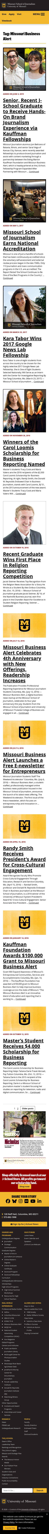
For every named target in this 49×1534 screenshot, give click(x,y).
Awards (4, 1456)
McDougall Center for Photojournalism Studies (12, 1357)
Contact (5, 1484)
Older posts (27, 1108)
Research (6, 1419)
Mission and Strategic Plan (11, 1453)
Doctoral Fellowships (12, 1275)
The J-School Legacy (9, 1450)
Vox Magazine (9, 1339)
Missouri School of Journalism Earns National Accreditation (22, 240)
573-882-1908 (9, 1217)
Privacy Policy (9, 1522)
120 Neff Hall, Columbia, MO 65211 (21, 1214)
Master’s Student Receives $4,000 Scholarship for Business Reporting (23, 1051)
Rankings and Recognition (11, 1447)
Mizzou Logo (4, 5)
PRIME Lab (6, 1425)
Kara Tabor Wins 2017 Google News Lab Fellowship (22, 346)
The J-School (7, 1438)
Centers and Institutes (10, 1345)
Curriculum (6, 1278)
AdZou (6, 1312)
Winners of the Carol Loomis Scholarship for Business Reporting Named (24, 453)
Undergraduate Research (11, 1428)
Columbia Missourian (12, 1315)
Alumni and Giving (32, 1303)
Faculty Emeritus (30, 1425)
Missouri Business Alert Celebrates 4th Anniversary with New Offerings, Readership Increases (24, 664)
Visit (19, 14)
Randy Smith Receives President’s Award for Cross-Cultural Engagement (24, 859)
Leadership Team (8, 1444)
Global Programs (8, 1342)
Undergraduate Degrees (11, 1238)
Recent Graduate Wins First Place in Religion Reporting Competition (23, 565)
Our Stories (29, 1232)
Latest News (28, 1235)
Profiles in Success (31, 1324)
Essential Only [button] (10, 1528)
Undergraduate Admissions (12, 1281)
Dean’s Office (7, 1441)
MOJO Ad (7, 1327)
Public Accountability (9, 1481)
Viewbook (7, 20)
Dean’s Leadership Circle (33, 1309)
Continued (34, 171)
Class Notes (28, 1318)
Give (4, 14)
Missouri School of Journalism (21, 4)
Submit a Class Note (34, 1321)
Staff (26, 1431)
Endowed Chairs (30, 1428)
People (27, 1419)
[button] (27, 1528)
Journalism (8, 1241)
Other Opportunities (9, 1403)
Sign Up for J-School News (25, 1224)
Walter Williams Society (35, 1315)
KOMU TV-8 (8, 1321)
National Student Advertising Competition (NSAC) (11, 1333)
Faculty (27, 1422)
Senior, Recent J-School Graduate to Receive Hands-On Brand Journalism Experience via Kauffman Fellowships (24, 119)
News (4, 1422)
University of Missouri (16, 7)
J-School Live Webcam (32, 1244)
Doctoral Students (31, 1434)
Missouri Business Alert (12, 1324)
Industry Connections (10, 1478)
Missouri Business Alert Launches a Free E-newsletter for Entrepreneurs (24, 762)
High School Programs (10, 1287)
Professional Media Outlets (12, 1309)
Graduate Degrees (8, 1250)
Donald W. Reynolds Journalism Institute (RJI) (11, 1391)
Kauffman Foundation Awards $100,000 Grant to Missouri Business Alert (24, 955)
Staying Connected (31, 1333)
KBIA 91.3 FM (9, 1318)
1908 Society (31, 1312)
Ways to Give (29, 1306)
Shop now (25, 1186)
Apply (11, 14)
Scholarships (6, 1284)
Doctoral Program (11, 1272)
